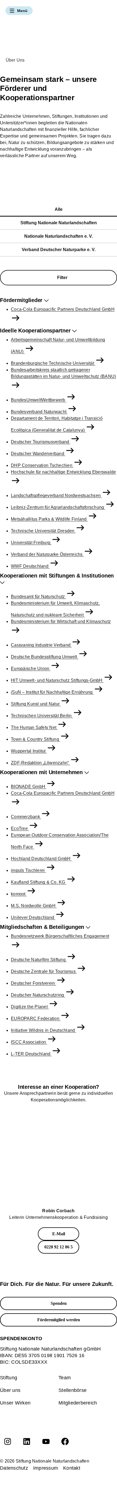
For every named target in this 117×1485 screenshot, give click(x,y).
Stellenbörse (73, 1390)
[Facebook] (65, 1441)
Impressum (45, 1468)
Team (65, 1377)
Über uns (10, 1390)
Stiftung (8, 1377)
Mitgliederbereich (78, 1403)
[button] (19, 10)
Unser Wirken (15, 1403)
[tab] (58, 210)
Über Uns (15, 60)
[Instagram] (7, 1441)
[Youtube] (46, 1441)
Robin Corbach (58, 1210)
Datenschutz (14, 1468)
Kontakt (71, 1468)
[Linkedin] (26, 1441)
